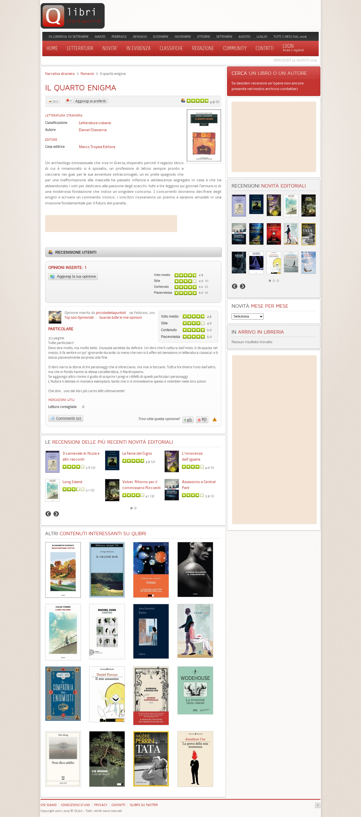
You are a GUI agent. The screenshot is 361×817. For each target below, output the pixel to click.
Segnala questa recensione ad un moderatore (214, 419)
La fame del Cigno (137, 453)
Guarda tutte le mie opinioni (120, 317)
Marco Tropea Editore (97, 146)
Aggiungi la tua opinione (76, 276)
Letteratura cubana (95, 122)
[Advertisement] (111, 223)
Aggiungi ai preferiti (90, 101)
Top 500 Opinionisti (79, 317)
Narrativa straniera (60, 73)
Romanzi (87, 73)
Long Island (72, 481)
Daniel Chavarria (93, 129)
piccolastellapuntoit (111, 312)
